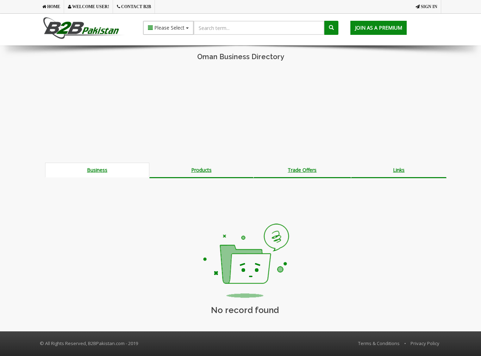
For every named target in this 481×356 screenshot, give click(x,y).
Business (97, 170)
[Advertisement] (240, 113)
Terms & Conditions (379, 343)
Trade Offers (302, 170)
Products (201, 170)
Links (399, 170)
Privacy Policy (425, 343)
